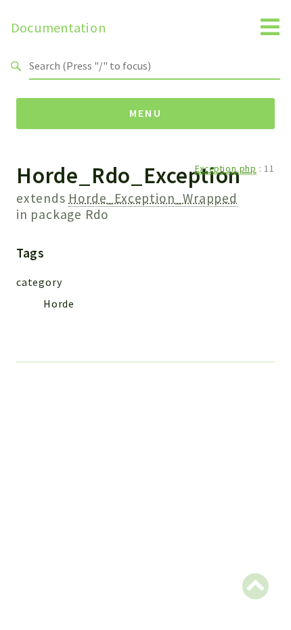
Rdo (97, 214)
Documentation (58, 28)
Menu (145, 113)
